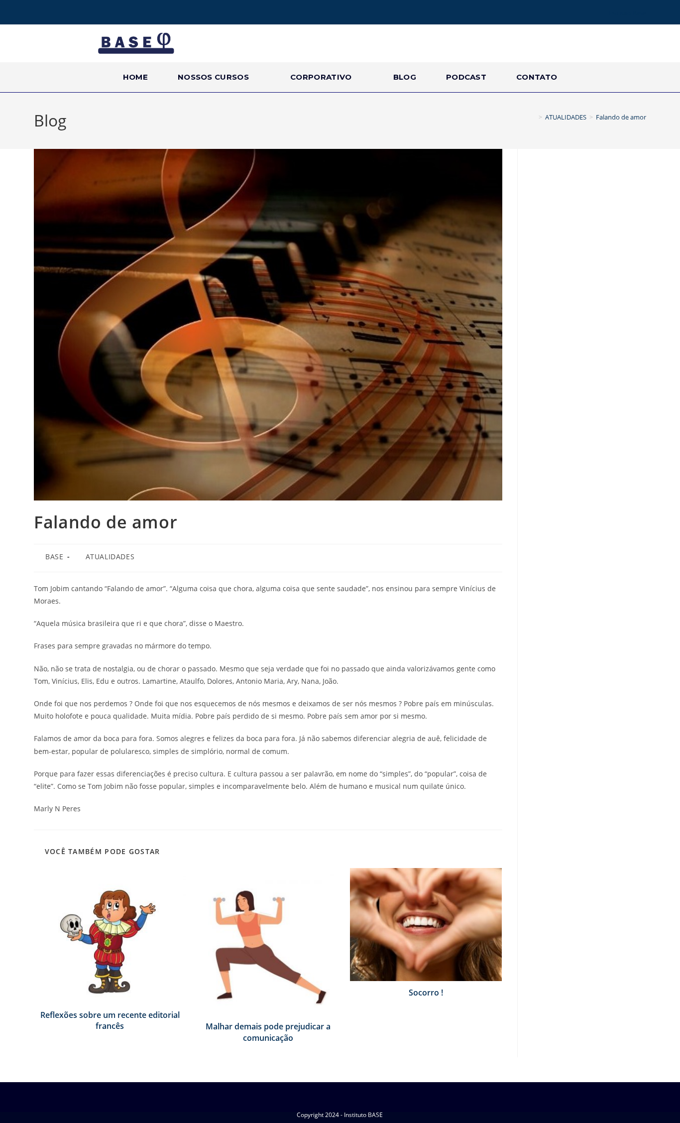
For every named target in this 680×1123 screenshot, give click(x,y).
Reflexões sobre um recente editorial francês (110, 1020)
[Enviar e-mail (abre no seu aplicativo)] (80, 13)
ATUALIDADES (110, 556)
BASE (54, 556)
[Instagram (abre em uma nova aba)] (52, 13)
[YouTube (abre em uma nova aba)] (66, 13)
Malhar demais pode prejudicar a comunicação (268, 1032)
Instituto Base (627, 13)
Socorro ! (426, 992)
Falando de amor (621, 117)
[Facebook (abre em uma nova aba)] (39, 13)
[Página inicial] (533, 117)
